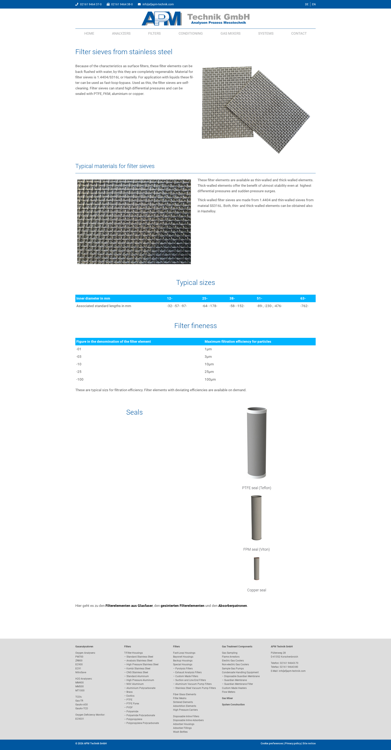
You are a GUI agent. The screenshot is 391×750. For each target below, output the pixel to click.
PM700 (79, 656)
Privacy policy (293, 743)
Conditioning (191, 33)
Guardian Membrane (235, 680)
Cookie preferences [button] (272, 743)
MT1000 (80, 690)
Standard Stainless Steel (139, 656)
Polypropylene (134, 719)
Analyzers (121, 33)
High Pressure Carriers (185, 709)
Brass (129, 692)
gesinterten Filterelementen (182, 606)
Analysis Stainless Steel (139, 660)
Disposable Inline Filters (186, 716)
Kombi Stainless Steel (138, 668)
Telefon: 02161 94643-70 (284, 663)
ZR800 (78, 660)
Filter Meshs (179, 698)
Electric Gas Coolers (233, 660)
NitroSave (80, 672)
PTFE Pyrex (132, 703)
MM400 (79, 682)
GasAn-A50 (81, 704)
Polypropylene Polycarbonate (142, 723)
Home (89, 33)
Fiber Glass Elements (184, 694)
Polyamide (132, 711)
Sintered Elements (183, 702)
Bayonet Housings (183, 656)
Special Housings (182, 664)
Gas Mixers (231, 33)
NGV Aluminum (135, 684)
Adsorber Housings (183, 724)
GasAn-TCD (81, 708)
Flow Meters (228, 692)
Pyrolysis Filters (184, 668)
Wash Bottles (180, 731)
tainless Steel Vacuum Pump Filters (196, 688)
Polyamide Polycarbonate (140, 715)
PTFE (129, 699)
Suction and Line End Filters (190, 680)
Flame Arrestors (230, 656)
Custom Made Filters (186, 676)
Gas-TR (79, 700)
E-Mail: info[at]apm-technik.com (288, 671)
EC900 (79, 664)
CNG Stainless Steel (137, 672)
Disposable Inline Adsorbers (188, 720)
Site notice (309, 743)
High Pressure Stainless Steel (142, 664)
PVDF (129, 707)
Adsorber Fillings (182, 728)
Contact (299, 33)
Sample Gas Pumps (233, 668)
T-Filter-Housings (133, 652)
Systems (265, 33)
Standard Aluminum (137, 676)
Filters (154, 33)
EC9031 (79, 718)
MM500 (79, 686)
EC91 (78, 668)
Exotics (130, 695)
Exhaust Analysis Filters (188, 672)
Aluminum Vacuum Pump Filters (193, 684)
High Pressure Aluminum (140, 680)
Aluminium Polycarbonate (140, 688)
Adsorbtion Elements (184, 706)
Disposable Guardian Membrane (242, 676)
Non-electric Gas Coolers (235, 664)
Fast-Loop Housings (184, 652)
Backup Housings (182, 660)
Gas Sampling (229, 652)
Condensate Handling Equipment (240, 672)
